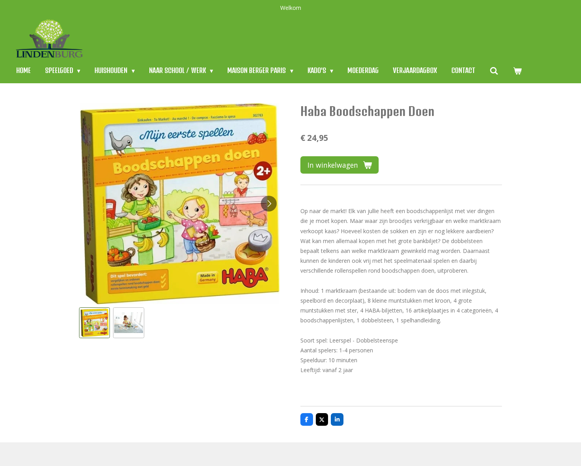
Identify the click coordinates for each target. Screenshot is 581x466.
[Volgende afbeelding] (269, 203)
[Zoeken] (494, 70)
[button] (94, 322)
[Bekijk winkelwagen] (516, 70)
